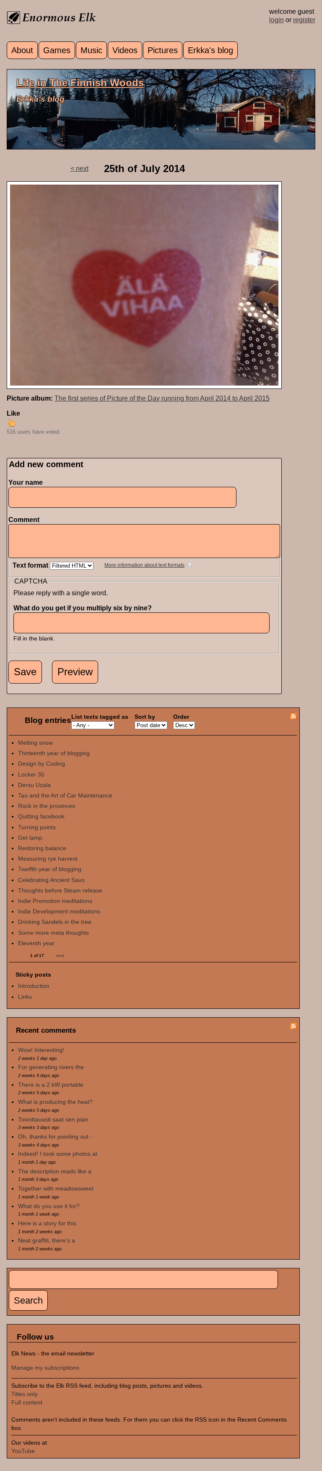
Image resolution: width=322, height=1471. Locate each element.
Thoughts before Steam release (60, 890)
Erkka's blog (210, 50)
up (12, 423)
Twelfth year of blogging (49, 869)
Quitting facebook (41, 816)
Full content (26, 1402)
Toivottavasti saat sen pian (53, 1119)
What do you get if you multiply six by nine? (84, 608)
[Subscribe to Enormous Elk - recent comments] (293, 1027)
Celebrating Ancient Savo (51, 880)
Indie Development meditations (59, 911)
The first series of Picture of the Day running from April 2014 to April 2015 (162, 398)
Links (25, 996)
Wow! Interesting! (41, 1050)
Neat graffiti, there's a (46, 1240)
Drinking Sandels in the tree (54, 921)
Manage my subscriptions (45, 1367)
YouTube (23, 1451)
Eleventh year (36, 943)
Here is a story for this (47, 1223)
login (276, 19)
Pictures (163, 50)
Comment (26, 519)
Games (56, 50)
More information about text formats (144, 565)
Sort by (145, 716)
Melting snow (35, 742)
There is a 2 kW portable (50, 1084)
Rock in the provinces (46, 805)
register (304, 19)
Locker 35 (31, 774)
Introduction (33, 985)
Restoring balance (42, 848)
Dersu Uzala (34, 785)
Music (91, 50)
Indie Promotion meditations (55, 901)
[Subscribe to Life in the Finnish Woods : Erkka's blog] (293, 717)
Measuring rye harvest (48, 858)
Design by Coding (41, 763)
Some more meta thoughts (53, 932)
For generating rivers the (51, 1067)
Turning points (37, 827)
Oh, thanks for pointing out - (55, 1136)
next (60, 955)
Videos (125, 50)
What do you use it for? (49, 1206)
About (22, 50)
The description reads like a (54, 1171)
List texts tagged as (99, 716)
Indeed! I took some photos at (57, 1153)
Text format (31, 565)
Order (181, 716)
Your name (25, 482)
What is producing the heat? (55, 1101)
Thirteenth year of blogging (54, 753)
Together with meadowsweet (55, 1188)
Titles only (24, 1394)
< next (79, 168)
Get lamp (30, 837)
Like (13, 413)
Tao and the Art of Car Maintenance (65, 795)
